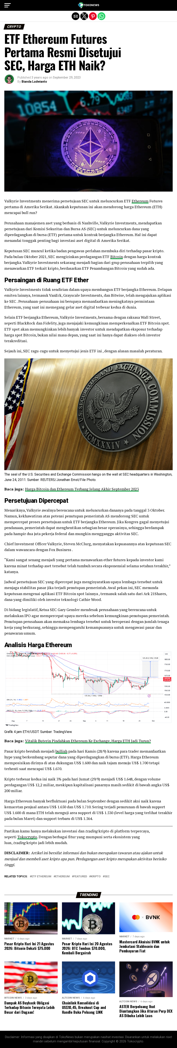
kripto (96, 876)
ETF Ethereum (41, 876)
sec (107, 876)
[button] (7, 5)
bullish (61, 751)
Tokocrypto (27, 836)
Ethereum (140, 201)
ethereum (62, 876)
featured (80, 876)
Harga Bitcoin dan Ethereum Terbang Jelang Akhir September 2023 (82, 489)
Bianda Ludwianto (34, 81)
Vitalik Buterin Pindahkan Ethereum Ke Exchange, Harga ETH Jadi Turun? (88, 740)
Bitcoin (116, 256)
